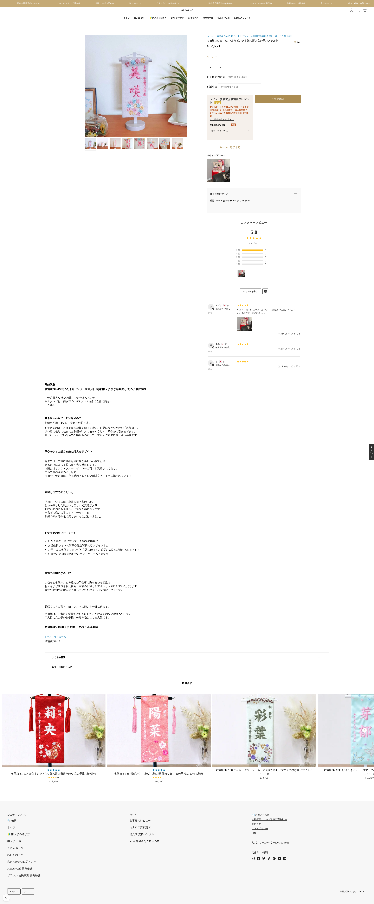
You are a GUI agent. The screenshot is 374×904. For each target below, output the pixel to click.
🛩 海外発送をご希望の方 (144, 841)
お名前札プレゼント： (222, 124)
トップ (48, 636)
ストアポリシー (260, 828)
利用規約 (256, 824)
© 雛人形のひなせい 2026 (352, 891)
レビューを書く (250, 291)
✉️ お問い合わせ (260, 814)
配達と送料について (62, 667)
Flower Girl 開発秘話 (19, 868)
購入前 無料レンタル (142, 834)
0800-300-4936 (281, 842)
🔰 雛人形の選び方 (18, 834)
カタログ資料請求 (140, 827)
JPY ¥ (27, 891)
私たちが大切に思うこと (21, 861)
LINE (254, 833)
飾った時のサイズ (219, 193)
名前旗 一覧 (60, 636)
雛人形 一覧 (14, 841)
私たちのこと (15, 854)
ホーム (210, 36)
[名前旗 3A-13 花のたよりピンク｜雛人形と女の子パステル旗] (90, 143)
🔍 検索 (12, 820)
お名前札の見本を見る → (222, 119)
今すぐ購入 (277, 99)
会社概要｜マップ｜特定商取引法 (269, 819)
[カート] (365, 10)
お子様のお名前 (216, 77)
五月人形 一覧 (15, 848)
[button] (139, 17)
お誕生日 (212, 86)
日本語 (13, 891)
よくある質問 (58, 657)
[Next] (364, 730)
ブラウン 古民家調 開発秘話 (23, 875)
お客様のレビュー (140, 820)
